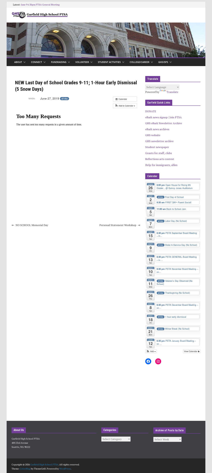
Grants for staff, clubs (158, 153)
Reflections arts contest (159, 159)
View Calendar (191, 351)
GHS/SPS (163, 62)
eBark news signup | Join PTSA (163, 117)
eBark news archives (157, 129)
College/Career (139, 62)
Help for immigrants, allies (161, 165)
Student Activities (109, 62)
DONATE (150, 111)
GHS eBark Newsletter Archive (163, 123)
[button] (24, 62)
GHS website (152, 135)
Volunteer (82, 62)
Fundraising (58, 62)
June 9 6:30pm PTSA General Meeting (40, 4)
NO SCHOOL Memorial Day (32, 225)
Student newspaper (157, 147)
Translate (172, 92)
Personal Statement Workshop (117, 225)
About (18, 62)
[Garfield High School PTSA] (106, 25)
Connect (36, 62)
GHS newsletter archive (159, 141)
